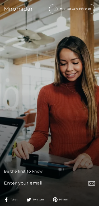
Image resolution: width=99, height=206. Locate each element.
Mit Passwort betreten (75, 8)
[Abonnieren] (91, 183)
